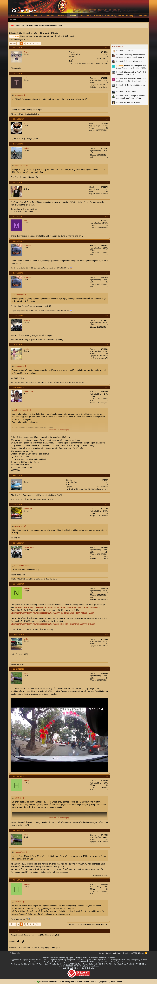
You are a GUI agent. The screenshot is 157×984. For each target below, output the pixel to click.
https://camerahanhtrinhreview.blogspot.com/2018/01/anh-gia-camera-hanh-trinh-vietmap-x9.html (52, 613)
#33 (106, 504)
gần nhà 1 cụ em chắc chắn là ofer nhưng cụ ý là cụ (89, 489)
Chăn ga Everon (126, 91)
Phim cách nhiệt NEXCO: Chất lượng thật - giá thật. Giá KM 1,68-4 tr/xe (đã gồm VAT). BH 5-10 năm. (80, 982)
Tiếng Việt (15, 953)
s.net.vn (105, 559)
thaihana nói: (19, 295)
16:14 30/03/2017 (17, 241)
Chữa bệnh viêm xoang (129, 61)
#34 (106, 543)
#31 (106, 387)
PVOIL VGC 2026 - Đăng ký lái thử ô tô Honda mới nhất (39, 25)
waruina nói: (18, 526)
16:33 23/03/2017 (17, 119)
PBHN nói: (18, 798)
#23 (106, 119)
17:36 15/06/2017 (17, 543)
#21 (106, 48)
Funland (97, 16)
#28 (106, 273)
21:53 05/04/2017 (17, 504)
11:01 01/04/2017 (17, 387)
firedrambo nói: (20, 165)
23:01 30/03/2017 (17, 345)
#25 (106, 182)
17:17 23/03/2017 (17, 144)
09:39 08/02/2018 (17, 584)
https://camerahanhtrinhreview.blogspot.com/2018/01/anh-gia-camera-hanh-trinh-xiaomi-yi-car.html (57, 607)
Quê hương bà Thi (101, 358)
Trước (13, 43)
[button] (66, 15)
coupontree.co (103, 600)
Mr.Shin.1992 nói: (21, 566)
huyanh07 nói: (19, 852)
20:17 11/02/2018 (17, 776)
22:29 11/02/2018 (17, 830)
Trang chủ (50, 16)
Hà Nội (106, 556)
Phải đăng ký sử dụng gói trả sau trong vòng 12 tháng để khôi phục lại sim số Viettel (131, 79)
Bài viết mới (117, 46)
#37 (106, 669)
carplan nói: (18, 95)
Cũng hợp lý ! (125, 50)
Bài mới (61, 16)
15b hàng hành (103, 403)
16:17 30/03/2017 (17, 273)
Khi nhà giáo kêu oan (128, 102)
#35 (106, 584)
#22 (106, 74)
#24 (106, 144)
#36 (106, 635)
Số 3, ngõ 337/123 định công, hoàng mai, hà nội (91, 63)
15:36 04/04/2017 (17, 476)
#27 (106, 241)
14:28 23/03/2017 (17, 74)
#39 (106, 830)
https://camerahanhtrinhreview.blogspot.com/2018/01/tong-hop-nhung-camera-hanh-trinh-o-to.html (53, 624)
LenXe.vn (38, 16)
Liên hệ (101, 953)
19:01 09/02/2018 (17, 635)
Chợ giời (109, 16)
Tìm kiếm (12, 20)
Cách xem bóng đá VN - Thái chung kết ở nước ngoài (131, 73)
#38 (106, 776)
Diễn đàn (72, 16)
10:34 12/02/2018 (17, 880)
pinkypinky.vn (103, 87)
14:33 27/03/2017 (17, 182)
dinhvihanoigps (17, 40)
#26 (106, 216)
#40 (106, 880)
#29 (106, 316)
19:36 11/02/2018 (17, 669)
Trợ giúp (126, 953)
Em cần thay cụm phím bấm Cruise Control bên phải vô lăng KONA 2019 (131, 67)
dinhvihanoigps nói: (21, 410)
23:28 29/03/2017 (17, 216)
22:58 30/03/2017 (17, 316)
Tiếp (37, 43)
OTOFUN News (137, 953)
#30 (106, 345)
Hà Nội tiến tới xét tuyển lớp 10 (130, 86)
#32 (106, 476)
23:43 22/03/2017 (17, 48)
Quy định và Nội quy (113, 953)
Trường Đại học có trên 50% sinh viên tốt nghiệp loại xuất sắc (131, 97)
